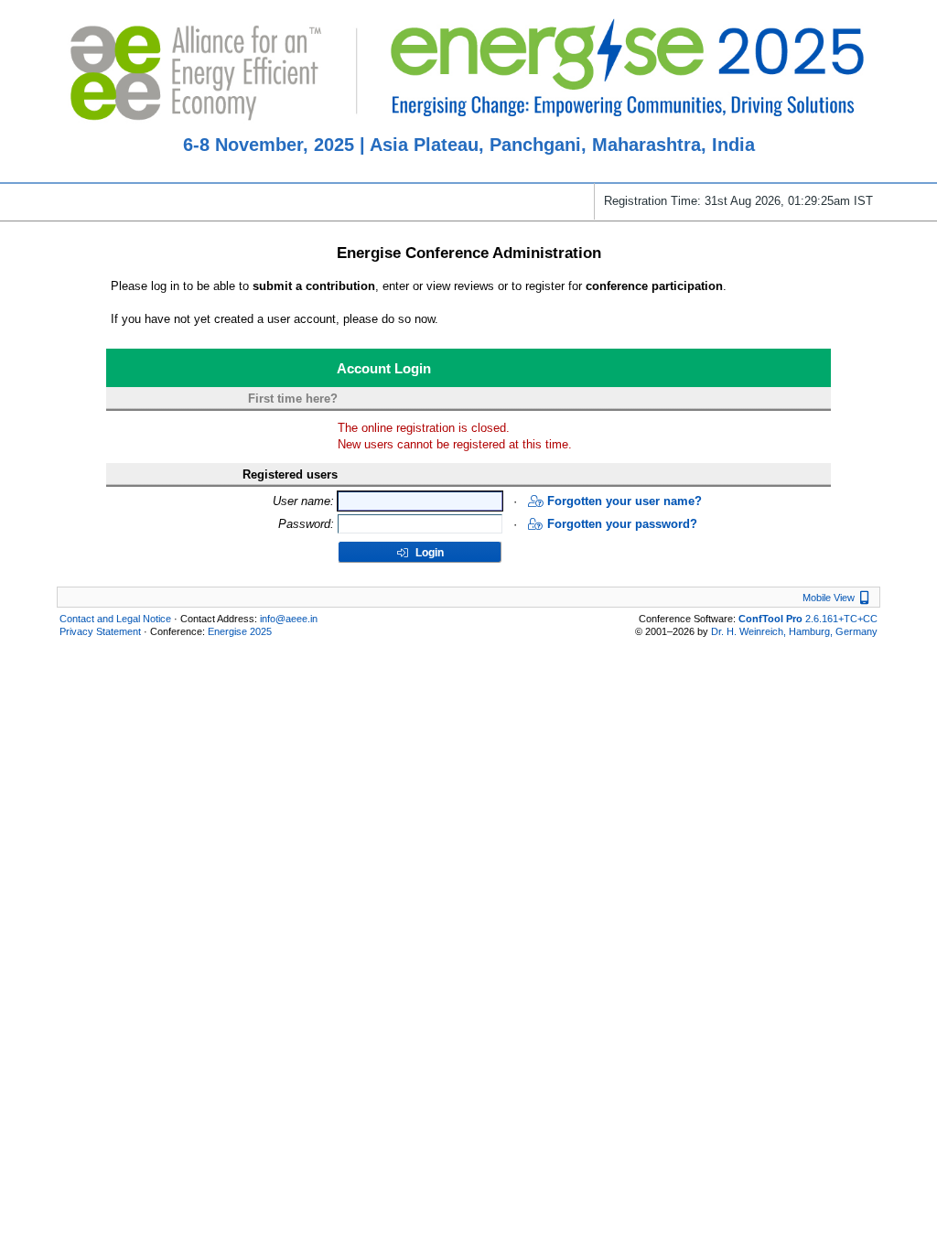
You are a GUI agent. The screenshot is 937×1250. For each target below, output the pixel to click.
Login (428, 552)
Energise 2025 (240, 631)
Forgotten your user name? (624, 501)
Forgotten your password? (622, 524)
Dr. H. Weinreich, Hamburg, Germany (794, 631)
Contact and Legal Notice (115, 618)
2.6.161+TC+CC (808, 618)
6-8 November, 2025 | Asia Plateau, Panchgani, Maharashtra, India (469, 145)
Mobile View (838, 597)
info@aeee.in (289, 618)
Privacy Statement (100, 631)
